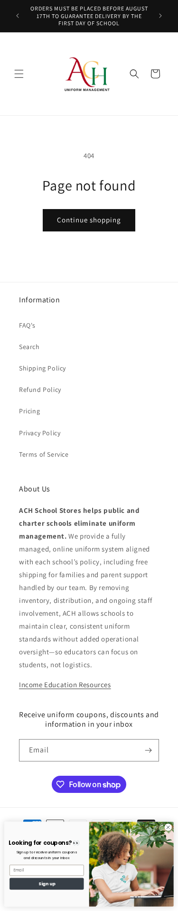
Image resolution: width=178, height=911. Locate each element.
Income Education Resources (65, 684)
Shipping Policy (42, 368)
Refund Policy (40, 389)
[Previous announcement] (17, 15)
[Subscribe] (148, 750)
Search (29, 346)
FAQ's (27, 325)
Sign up (46, 884)
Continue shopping (89, 219)
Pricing (29, 411)
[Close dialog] (168, 827)
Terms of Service (44, 454)
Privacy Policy (39, 433)
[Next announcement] (160, 15)
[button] (19, 73)
